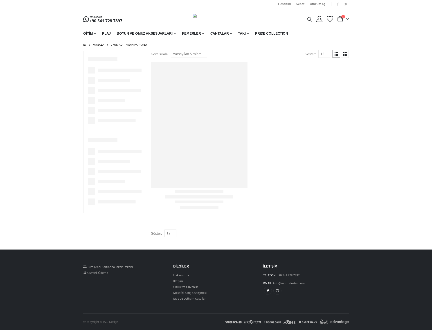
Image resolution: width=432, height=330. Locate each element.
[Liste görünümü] (345, 54)
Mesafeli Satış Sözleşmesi (190, 293)
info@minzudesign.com (289, 283)
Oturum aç (317, 4)
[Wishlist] (329, 19)
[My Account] (319, 19)
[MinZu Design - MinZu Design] (216, 19)
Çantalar (219, 33)
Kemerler (191, 33)
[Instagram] (345, 4)
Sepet (300, 4)
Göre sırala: (160, 54)
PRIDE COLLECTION (271, 33)
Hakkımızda (181, 275)
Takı (242, 33)
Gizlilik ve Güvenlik (185, 287)
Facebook (268, 291)
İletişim (178, 281)
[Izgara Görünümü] (336, 54)
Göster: (310, 54)
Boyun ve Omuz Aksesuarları (145, 33)
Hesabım (284, 4)
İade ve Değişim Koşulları (189, 299)
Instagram (277, 291)
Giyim (88, 33)
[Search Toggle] (310, 19)
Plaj (106, 33)
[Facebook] (338, 4)
